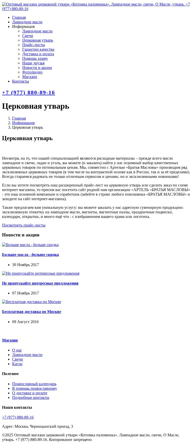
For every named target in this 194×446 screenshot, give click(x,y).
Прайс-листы (33, 45)
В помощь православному (34, 388)
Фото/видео (32, 72)
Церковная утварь (37, 40)
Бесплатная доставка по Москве (31, 311)
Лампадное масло (27, 22)
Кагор (17, 364)
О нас (17, 350)
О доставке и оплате (29, 393)
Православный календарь (34, 384)
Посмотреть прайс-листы (23, 225)
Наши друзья (33, 63)
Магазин (29, 77)
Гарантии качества (38, 49)
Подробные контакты (30, 397)
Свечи (27, 35)
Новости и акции (37, 67)
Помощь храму (35, 58)
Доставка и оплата (38, 54)
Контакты (20, 81)
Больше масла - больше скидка (30, 254)
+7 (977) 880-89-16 (28, 92)
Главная (19, 17)
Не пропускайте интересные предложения (40, 283)
